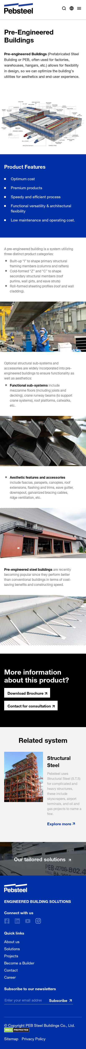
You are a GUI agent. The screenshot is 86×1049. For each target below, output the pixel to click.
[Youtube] (27, 921)
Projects (11, 955)
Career (10, 976)
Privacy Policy (34, 1038)
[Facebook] (7, 921)
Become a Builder (19, 962)
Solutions (12, 948)
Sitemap (11, 1038)
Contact (11, 969)
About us (11, 941)
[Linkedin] (17, 921)
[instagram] (38, 921)
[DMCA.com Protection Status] (16, 1029)
